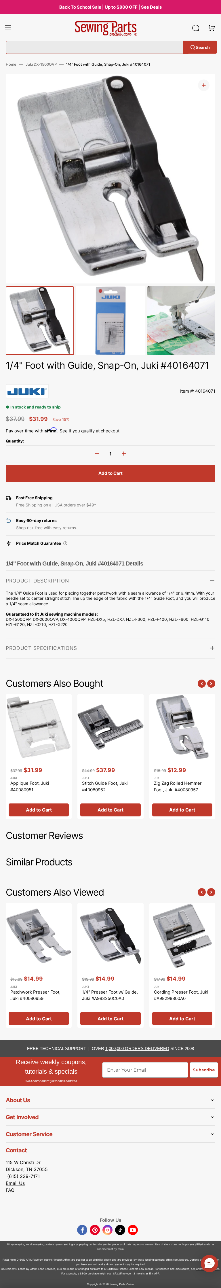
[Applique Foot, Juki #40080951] (39, 756)
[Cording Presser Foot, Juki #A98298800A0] (182, 965)
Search (203, 47)
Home (11, 64)
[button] (8, 28)
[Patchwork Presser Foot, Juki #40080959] (39, 965)
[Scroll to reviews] (110, 378)
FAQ (10, 1190)
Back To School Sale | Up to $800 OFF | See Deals (110, 7)
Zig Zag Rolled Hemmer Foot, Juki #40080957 (178, 786)
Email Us (15, 1183)
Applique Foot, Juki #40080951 (29, 786)
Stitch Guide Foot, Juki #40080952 (105, 786)
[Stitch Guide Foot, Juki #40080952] (110, 756)
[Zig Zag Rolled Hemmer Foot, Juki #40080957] (182, 756)
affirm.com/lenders (177, 1259)
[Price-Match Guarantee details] (65, 543)
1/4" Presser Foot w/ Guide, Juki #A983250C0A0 (110, 995)
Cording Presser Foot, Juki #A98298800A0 (181, 995)
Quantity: (15, 440)
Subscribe (204, 1070)
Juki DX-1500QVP (41, 64)
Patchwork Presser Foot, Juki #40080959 (35, 995)
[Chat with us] (195, 28)
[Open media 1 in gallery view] (203, 85)
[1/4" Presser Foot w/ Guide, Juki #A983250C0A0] (110, 965)
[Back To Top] (212, 1279)
